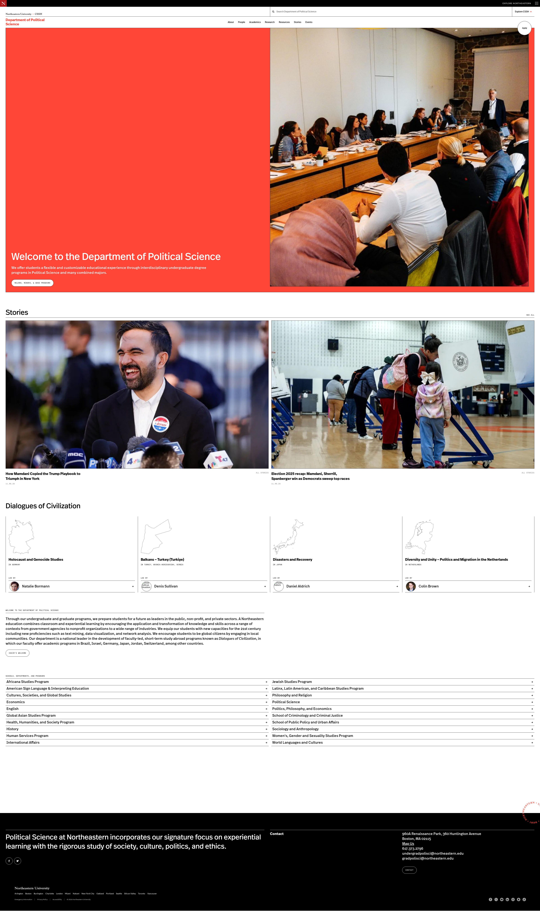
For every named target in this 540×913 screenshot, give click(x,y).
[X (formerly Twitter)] (496, 899)
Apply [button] (524, 28)
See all (530, 315)
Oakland (100, 893)
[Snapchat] (518, 899)
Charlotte (49, 893)
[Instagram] (513, 899)
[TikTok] (524, 899)
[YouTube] (501, 899)
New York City (88, 893)
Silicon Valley (130, 893)
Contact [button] (409, 870)
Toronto (141, 893)
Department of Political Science (25, 22)
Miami (68, 893)
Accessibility (57, 899)
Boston (28, 893)
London (59, 893)
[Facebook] (490, 899)
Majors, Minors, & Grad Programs (32, 283)
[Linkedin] (507, 899)
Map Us (408, 843)
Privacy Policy (42, 899)
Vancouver (152, 893)
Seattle (119, 893)
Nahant (76, 893)
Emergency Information (23, 899)
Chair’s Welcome (17, 653)
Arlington (19, 893)
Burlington (38, 893)
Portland (110, 893)
